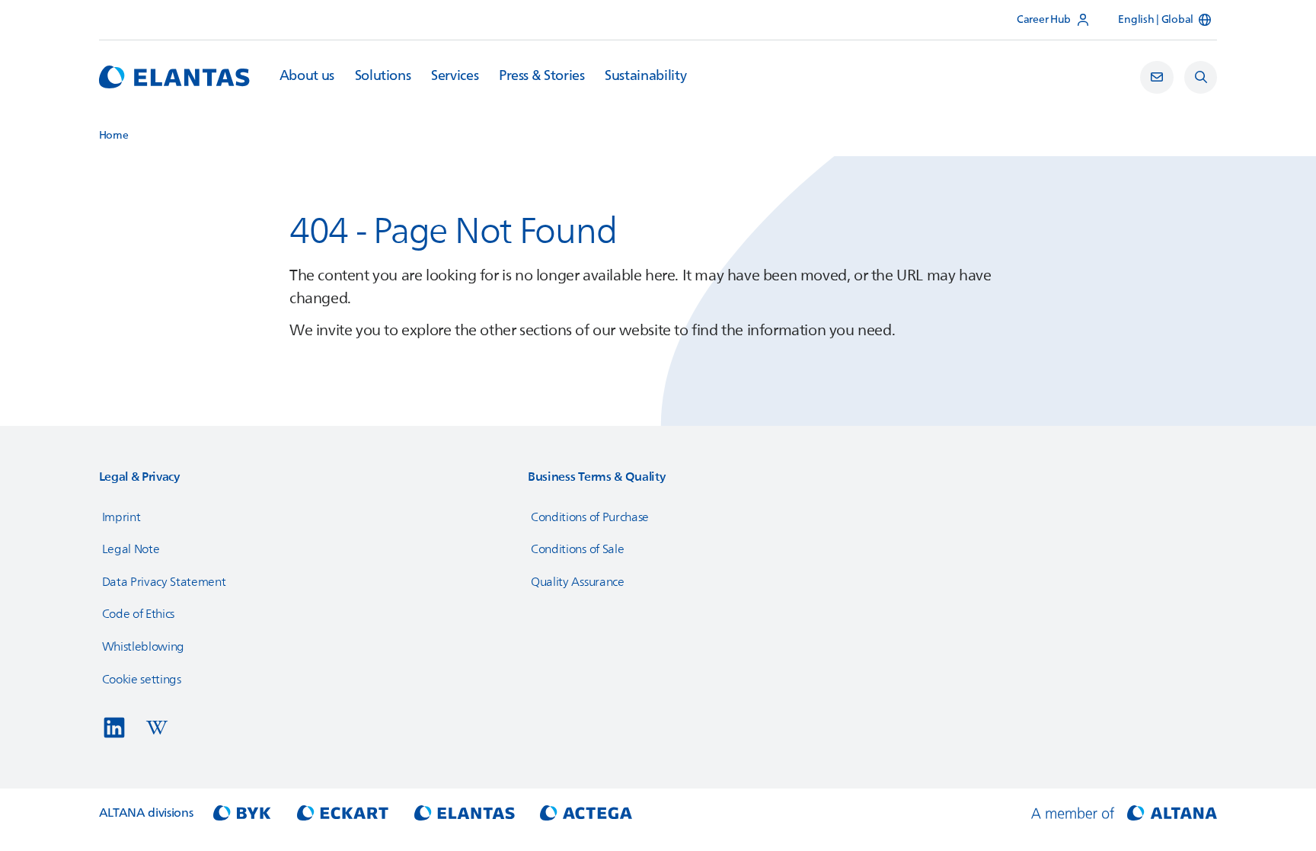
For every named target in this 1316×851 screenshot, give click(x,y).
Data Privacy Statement (164, 582)
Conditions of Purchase (590, 517)
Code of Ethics (138, 614)
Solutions (383, 76)
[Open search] (1201, 77)
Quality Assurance (577, 582)
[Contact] (1157, 77)
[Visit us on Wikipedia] (157, 727)
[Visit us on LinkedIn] (114, 727)
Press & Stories (542, 76)
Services (454, 76)
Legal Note (131, 549)
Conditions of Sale (577, 549)
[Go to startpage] (174, 77)
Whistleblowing (143, 647)
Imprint (121, 517)
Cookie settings (141, 679)
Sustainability (645, 76)
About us (306, 76)
